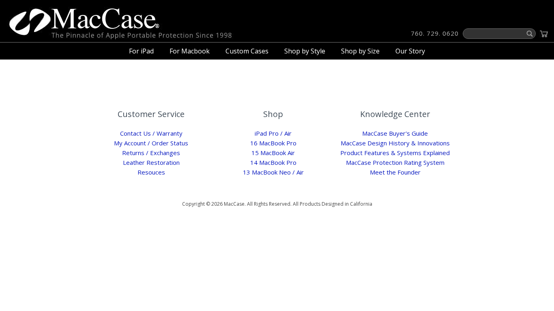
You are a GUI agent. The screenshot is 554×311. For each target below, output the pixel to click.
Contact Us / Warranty (151, 133)
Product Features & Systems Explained (395, 153)
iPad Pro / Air (273, 133)
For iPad (141, 51)
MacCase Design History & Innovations (395, 143)
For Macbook (190, 51)
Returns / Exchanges (151, 153)
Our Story (410, 51)
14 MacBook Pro (273, 162)
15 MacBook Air (273, 153)
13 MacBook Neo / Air (273, 172)
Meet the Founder (395, 172)
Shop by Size (360, 51)
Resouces (151, 172)
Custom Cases (246, 51)
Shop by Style (304, 51)
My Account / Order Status (151, 143)
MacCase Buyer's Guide (395, 133)
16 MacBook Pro (273, 143)
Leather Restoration (151, 162)
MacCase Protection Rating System (395, 162)
